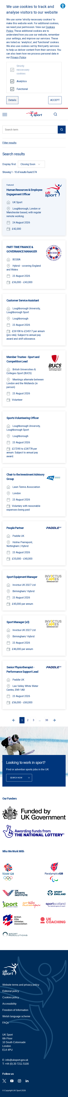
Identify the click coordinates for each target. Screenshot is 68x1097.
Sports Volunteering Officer (22, 418)
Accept (55, 100)
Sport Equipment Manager (21, 577)
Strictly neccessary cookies (22, 69)
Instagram (19, 1081)
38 (46, 720)
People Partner (15, 528)
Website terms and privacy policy (20, 984)
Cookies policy (10, 997)
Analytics (22, 81)
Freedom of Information (15, 1010)
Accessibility (9, 1003)
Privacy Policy (18, 57)
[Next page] (54, 720)
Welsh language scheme (16, 1016)
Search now (16, 778)
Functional (22, 89)
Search (55, 114)
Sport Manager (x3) (17, 622)
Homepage (34, 114)
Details (12, 100)
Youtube (12, 1081)
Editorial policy (10, 991)
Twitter (4, 1081)
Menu (4, 114)
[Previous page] (13, 720)
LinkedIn (27, 1081)
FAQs (5, 1022)
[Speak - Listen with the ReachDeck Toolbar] (63, 6)
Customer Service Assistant (22, 300)
